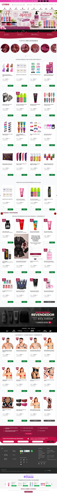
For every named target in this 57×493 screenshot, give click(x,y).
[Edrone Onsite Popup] (28, 246)
